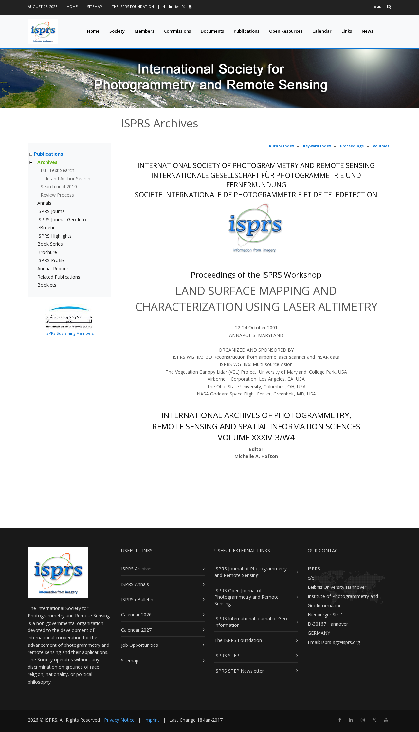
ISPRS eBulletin (137, 599)
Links (346, 31)
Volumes (381, 146)
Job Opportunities (139, 645)
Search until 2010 (59, 186)
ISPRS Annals (135, 584)
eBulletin (46, 227)
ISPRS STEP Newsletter (239, 671)
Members (144, 31)
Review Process (57, 195)
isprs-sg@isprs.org (340, 642)
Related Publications (58, 277)
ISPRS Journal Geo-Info (61, 219)
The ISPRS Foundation (133, 6)
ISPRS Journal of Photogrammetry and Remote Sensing (250, 572)
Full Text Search (57, 170)
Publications (246, 31)
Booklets (46, 285)
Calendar (322, 31)
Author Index (281, 146)
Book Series (50, 244)
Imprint (151, 720)
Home (72, 6)
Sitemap (94, 6)
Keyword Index (317, 146)
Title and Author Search (65, 178)
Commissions (177, 31)
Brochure (47, 252)
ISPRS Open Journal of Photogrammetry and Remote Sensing (246, 597)
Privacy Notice (119, 720)
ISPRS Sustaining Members (70, 333)
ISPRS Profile (51, 260)
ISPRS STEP (226, 655)
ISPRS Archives (137, 569)
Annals (44, 203)
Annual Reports (53, 268)
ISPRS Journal (51, 211)
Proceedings (352, 146)
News (367, 31)
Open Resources (285, 31)
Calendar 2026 (136, 614)
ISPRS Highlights (54, 236)
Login (376, 6)
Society (117, 31)
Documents (212, 31)
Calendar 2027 (136, 630)
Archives (47, 162)
